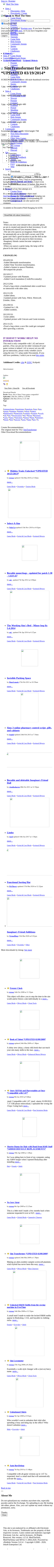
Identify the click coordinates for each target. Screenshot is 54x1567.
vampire (27, 413)
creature (34, 413)
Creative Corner (17, 141)
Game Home (15, 18)
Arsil (11, 837)
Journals (13, 148)
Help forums (15, 42)
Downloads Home (18, 20)
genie (24, 420)
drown (30, 415)
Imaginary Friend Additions (21, 932)
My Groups (15, 145)
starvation (18, 418)
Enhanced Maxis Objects (37, 1054)
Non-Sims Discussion (19, 134)
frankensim (18, 413)
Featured (14, 30)
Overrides (20, 486)
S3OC (29, 362)
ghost (27, 411)
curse (6, 418)
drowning (37, 415)
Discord (13, 150)
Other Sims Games (18, 138)
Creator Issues (16, 201)
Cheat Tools (32, 1003)
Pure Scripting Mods (40, 1110)
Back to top (6, 1488)
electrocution (17, 415)
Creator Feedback (17, 198)
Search (8, 169)
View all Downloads (28, 388)
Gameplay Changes (35, 1217)
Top (5, 1549)
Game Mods (11, 486)
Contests (14, 49)
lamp (29, 420)
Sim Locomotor (17, 1361)
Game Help (15, 39)
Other (28, 945)
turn (35, 409)
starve (11, 418)
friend (6, 420)
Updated (14, 27)
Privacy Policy (26, 1549)
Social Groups (16, 143)
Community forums (18, 44)
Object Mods (21, 1003)
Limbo (10, 832)
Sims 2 (8, 16)
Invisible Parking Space (19, 678)
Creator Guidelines (18, 194)
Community (10, 129)
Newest (13, 23)
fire (24, 415)
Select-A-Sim (13, 523)
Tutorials (14, 37)
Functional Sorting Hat (18, 882)
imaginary (39, 418)
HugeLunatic (14, 682)
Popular (13, 25)
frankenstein (8, 413)
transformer (20, 409)
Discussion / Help (17, 11)
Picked (13, 32)
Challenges (15, 51)
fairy (34, 420)
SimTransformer (30, 430)
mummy (21, 411)
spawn (6, 411)
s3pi (22, 362)
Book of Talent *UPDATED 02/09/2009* (28, 1039)
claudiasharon (14, 787)
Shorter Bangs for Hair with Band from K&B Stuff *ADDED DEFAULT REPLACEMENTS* (29, 1147)
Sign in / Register (8, 1)
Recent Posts (15, 131)
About (13, 159)
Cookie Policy (40, 1549)
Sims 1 (8, 8)
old (5, 415)
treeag (11, 478)
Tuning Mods (30, 486)
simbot (33, 411)
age (9, 415)
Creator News (16, 191)
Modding (14, 34)
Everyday (17, 1325)
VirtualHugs (13, 936)
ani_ (10, 580)
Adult (20, 1166)
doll (11, 420)
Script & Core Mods (24, 536)
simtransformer (9, 409)
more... (10, 482)
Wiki (12, 167)
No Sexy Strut (13, 1202)
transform (29, 409)
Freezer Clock (16, 988)
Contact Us (13, 1549)
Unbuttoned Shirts (18, 1412)
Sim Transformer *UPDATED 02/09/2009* (29, 1254)
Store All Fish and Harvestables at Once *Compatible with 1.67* (26, 1091)
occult (41, 413)
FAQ (12, 164)
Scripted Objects (39, 536)
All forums (14, 136)
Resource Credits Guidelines (22, 196)
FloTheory (13, 886)
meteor (26, 418)
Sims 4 (8, 91)
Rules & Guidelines (18, 162)
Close (4, 1515)
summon (13, 411)
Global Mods (21, 1217)
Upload (8, 189)
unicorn (17, 420)
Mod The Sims (12, 4)
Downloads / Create (18, 13)
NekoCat (12, 527)
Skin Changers (33, 1269)
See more (28, 950)
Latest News (15, 155)
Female (14, 1166)
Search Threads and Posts (21, 181)
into (40, 409)
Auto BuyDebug (17, 1465)
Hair (8, 1166)
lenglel (11, 735)
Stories (13, 46)
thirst (32, 418)
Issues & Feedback (18, 157)
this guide (40, 355)
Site (6, 152)
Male (9, 1429)
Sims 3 (8, 53)
